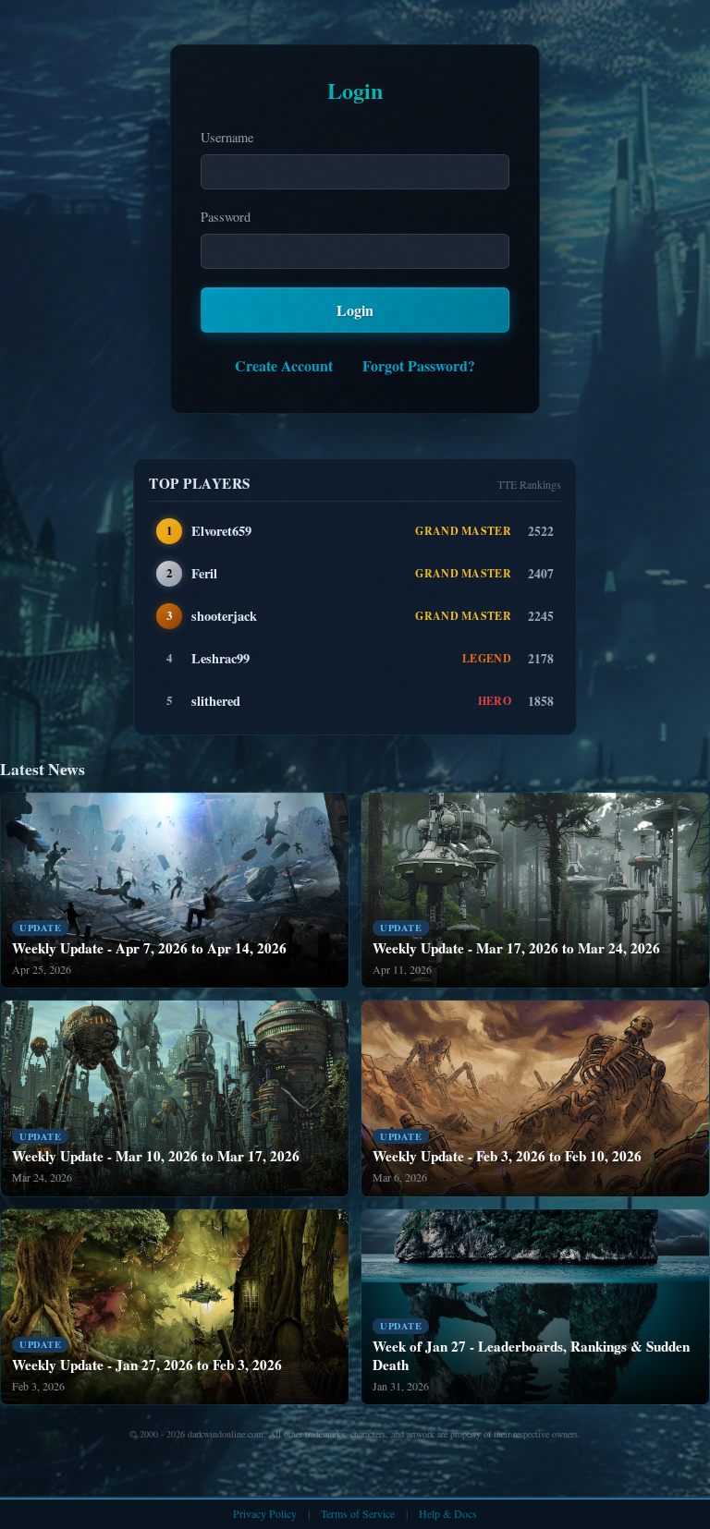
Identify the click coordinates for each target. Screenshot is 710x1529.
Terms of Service (358, 1513)
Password (226, 216)
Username (227, 137)
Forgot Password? (418, 365)
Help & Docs (448, 1513)
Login (355, 310)
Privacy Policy (265, 1513)
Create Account (284, 365)
